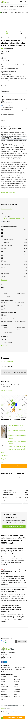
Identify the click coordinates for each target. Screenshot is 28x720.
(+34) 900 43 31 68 (6, 657)
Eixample (10, 8)
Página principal (4, 6)
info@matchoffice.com (6, 656)
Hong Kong (17, 689)
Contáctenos (18, 669)
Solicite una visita (6, 74)
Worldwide (17, 696)
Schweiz (16, 681)
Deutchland (4, 686)
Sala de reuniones (20, 6)
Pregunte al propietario (8, 72)
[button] (2, 445)
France (3, 699)
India (15, 694)
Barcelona (3, 8)
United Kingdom (5, 696)
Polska (16, 686)
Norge (3, 681)
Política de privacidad (11, 707)
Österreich (17, 679)
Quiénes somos (5, 667)
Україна (16, 684)
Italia (15, 676)
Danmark (3, 676)
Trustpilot (3, 97)
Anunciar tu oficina (20, 667)
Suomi (3, 684)
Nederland (4, 689)
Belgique (3, 691)
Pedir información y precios (9, 71)
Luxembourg (4, 694)
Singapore (17, 691)
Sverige (3, 679)
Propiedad (12, 6)
